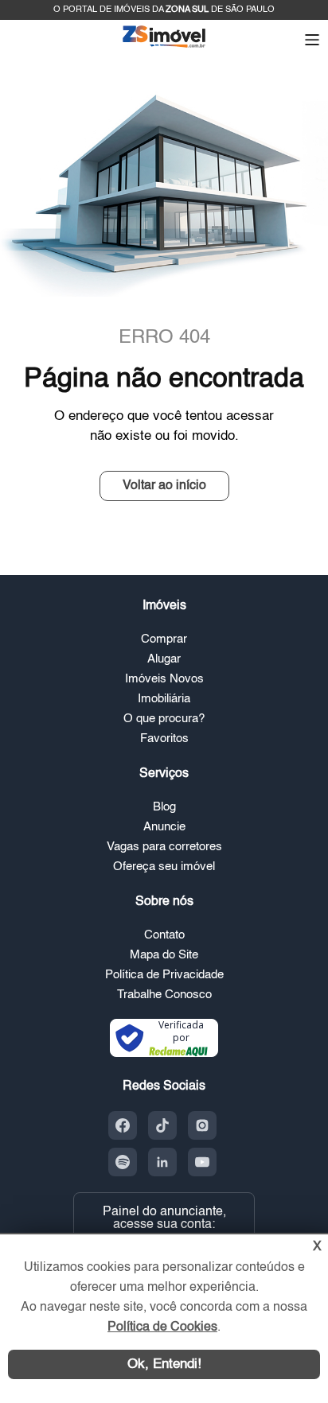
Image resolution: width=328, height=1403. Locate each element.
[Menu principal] (312, 41)
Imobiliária (164, 699)
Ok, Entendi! (164, 1364)
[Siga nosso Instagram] (202, 1125)
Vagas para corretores (164, 847)
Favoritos (164, 738)
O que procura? (164, 719)
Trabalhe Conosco (164, 995)
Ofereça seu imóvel (164, 867)
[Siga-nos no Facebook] (122, 1125)
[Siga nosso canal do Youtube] (202, 1162)
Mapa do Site (164, 955)
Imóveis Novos (164, 679)
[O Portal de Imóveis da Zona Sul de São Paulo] (164, 47)
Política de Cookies (162, 1327)
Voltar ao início (164, 486)
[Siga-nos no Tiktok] (162, 1125)
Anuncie (164, 827)
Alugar (164, 659)
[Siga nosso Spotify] (122, 1162)
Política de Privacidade (164, 975)
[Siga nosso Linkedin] (162, 1162)
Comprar (164, 639)
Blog (164, 807)
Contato (164, 935)
